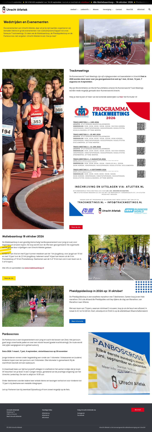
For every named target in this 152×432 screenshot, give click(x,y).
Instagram (81, 413)
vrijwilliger (78, 2)
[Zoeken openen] (149, 9)
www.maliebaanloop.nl (34, 268)
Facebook (80, 415)
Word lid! (138, 410)
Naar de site (76, 227)
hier (121, 97)
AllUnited (140, 9)
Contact (119, 9)
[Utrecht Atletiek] (15, 9)
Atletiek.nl (45, 415)
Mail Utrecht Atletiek (14, 416)
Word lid (129, 9)
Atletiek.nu (46, 413)
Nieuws (95, 9)
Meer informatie (77, 321)
